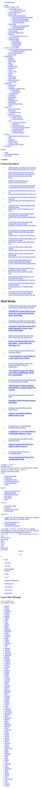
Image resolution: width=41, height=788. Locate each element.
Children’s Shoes (13, 37)
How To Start (12, 14)
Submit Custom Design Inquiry (10, 471)
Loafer (10, 73)
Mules (10, 75)
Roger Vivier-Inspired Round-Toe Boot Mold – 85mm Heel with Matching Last (22, 343)
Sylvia (3, 543)
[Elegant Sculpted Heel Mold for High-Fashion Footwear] (22, 440)
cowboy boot (12, 71)
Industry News (12, 141)
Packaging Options (18, 126)
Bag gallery (8, 496)
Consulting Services (18, 129)
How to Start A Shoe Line (12, 491)
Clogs (10, 70)
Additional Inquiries (18, 132)
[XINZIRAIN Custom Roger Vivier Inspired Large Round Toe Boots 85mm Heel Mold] (22, 307)
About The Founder (14, 109)
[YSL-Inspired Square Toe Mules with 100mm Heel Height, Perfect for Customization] (22, 367)
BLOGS (7, 134)
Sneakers (11, 34)
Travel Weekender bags (15, 104)
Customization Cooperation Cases (18, 136)
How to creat (12, 54)
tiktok (11, 511)
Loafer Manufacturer (18, 27)
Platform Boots (9, 532)
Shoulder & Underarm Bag (16, 88)
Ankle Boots (18, 532)
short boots (29, 530)
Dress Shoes (12, 78)
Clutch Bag (11, 95)
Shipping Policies (17, 131)
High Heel (11, 60)
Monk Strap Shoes (14, 80)
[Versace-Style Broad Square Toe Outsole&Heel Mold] (22, 453)
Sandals (10, 65)
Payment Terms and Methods (21, 127)
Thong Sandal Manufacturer (20, 21)
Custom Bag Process (18, 51)
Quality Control (17, 117)
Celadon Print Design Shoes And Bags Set (21, 187)
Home (6, 5)
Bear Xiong (4, 548)
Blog (6, 499)
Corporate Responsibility (12, 481)
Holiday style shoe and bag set (17, 182)
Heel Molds (15, 41)
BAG (10, 137)
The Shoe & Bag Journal (15, 144)
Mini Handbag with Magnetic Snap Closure (21, 169)
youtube (13, 506)
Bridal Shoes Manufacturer (20, 19)
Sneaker (10, 58)
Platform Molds (17, 43)
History (7, 484)
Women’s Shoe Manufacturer (17, 15)
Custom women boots (18, 530)
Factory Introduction (14, 115)
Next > (5, 464)
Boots (10, 63)
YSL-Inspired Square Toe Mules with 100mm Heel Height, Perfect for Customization (21, 373)
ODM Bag (8, 83)
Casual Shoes (12, 82)
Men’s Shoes (12, 24)
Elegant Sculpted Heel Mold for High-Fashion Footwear (21, 445)
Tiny (2, 546)
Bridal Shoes (12, 61)
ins (9, 507)
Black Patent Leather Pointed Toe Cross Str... (22, 280)
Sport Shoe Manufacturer (16, 32)
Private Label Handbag (15, 53)
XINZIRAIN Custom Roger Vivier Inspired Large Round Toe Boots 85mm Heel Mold (22, 313)
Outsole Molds (16, 44)
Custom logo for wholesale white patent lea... (22, 235)
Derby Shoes (12, 76)
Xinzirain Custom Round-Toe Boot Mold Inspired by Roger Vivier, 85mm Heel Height (22, 328)
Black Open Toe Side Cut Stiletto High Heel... (22, 257)
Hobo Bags (15, 90)
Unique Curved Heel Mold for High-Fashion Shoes (20, 414)
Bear (2, 541)
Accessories (15, 46)
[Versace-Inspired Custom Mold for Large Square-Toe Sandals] (22, 352)
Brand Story (12, 110)
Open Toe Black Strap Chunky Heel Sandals (21, 250)
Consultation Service (14, 112)
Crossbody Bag (13, 93)
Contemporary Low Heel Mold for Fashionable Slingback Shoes (22, 433)
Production (15, 124)
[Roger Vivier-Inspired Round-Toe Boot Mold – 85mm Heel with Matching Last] (22, 337)
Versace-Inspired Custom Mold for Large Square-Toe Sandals (22, 357)
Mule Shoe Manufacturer (15, 29)
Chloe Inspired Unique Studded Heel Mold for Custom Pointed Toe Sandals (22, 388)
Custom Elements (13, 39)
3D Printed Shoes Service (20, 36)
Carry (2, 544)
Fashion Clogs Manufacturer (20, 26)
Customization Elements (12, 154)
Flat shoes (11, 68)
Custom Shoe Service (14, 9)
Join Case (11, 114)
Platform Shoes (13, 66)
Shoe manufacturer (10, 493)
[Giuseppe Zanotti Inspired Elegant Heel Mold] (22, 396)
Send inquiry (4, 539)
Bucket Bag (12, 102)
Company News (13, 143)
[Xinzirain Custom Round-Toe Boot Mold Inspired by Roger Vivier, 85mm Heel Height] (22, 322)
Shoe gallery (8, 498)
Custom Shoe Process (18, 10)
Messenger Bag (13, 100)
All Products (26, 532)
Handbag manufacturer (11, 494)
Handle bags (12, 85)
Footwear (11, 139)
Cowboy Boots (13, 31)
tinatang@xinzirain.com (12, 522)
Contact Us (8, 146)
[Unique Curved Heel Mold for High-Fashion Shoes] (22, 409)
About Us (7, 107)
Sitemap (32, 529)
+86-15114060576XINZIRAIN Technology (12, 524)
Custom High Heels (18, 22)
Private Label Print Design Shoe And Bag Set (22, 194)
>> (9, 464)
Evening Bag (12, 97)
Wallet (10, 105)
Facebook (15, 509)
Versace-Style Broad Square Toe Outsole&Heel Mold (21, 458)
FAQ (9, 120)
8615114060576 (9, 569)
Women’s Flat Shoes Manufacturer (22, 17)
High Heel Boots (6, 530)
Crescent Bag (16, 92)
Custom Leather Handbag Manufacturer (20, 49)
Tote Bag (11, 87)
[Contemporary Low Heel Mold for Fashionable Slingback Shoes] (22, 427)
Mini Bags (11, 98)
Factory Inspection (17, 119)
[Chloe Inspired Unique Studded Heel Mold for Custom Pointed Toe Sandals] (22, 382)
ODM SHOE (9, 56)
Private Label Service (14, 12)
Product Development (18, 122)
